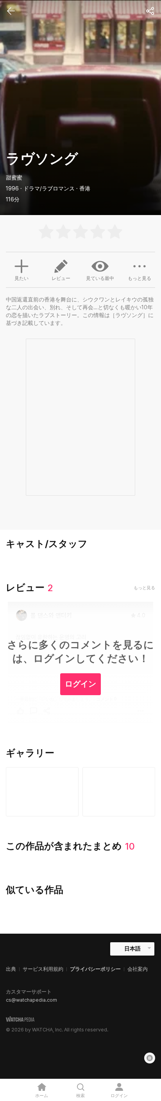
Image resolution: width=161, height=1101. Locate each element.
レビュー (61, 278)
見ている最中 (100, 278)
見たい (21, 278)
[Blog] (149, 1058)
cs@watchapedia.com (31, 1000)
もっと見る (139, 278)
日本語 (132, 948)
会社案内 (137, 969)
